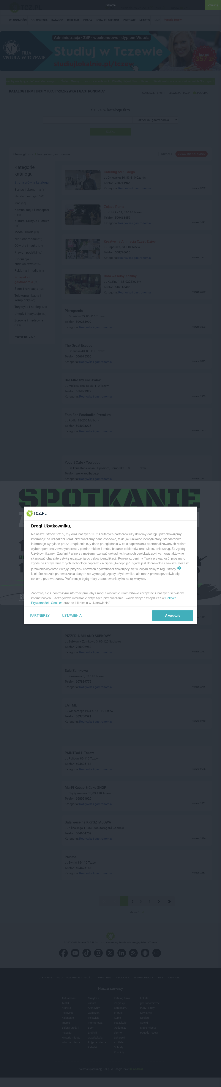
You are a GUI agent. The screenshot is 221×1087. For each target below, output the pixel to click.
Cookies (57, 603)
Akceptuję (172, 615)
